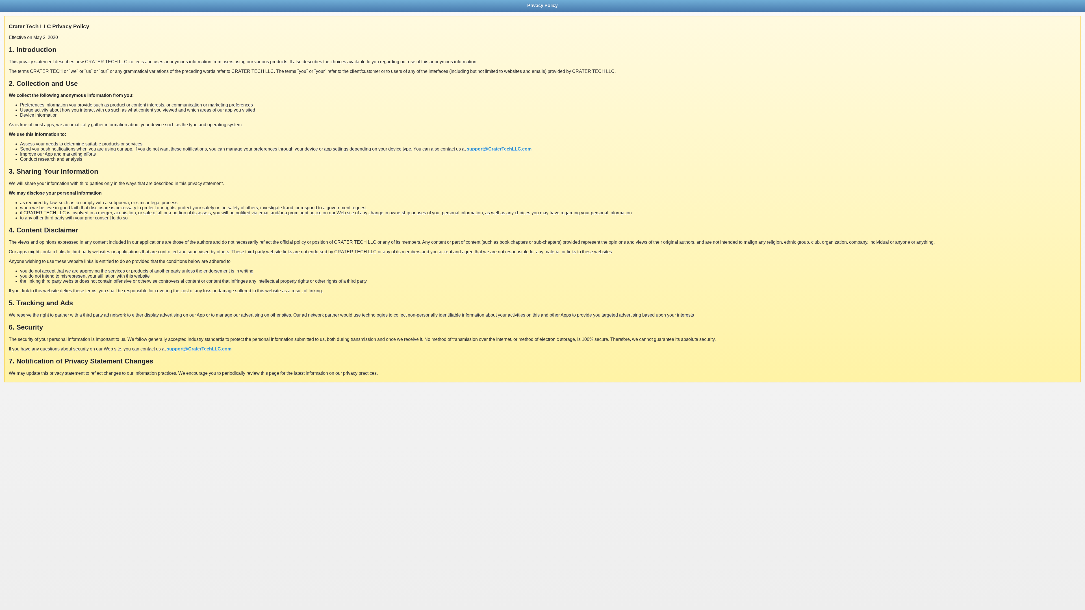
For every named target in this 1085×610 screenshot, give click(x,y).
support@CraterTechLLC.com (499, 149)
